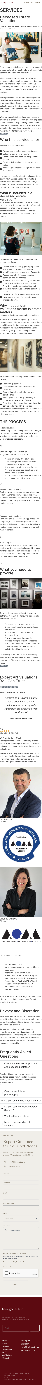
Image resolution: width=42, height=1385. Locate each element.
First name (6, 1174)
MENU (37, 3)
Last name (6, 1183)
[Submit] (35, 1328)
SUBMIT (16, 1284)
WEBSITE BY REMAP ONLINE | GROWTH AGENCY (20, 1379)
